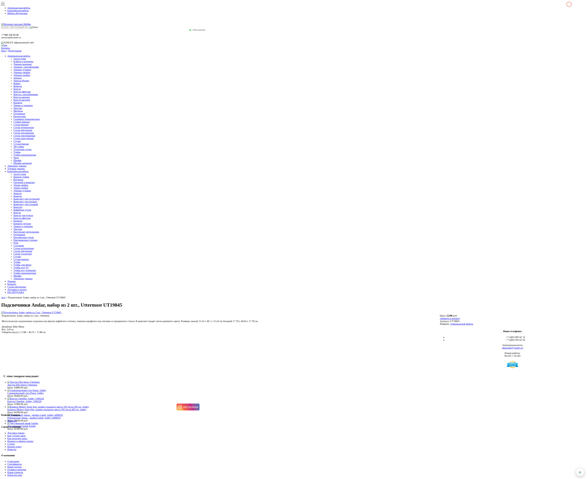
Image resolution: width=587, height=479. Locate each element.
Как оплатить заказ (17, 438)
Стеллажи (18, 245)
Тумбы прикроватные (24, 155)
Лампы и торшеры (23, 105)
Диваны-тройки (21, 75)
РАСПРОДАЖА (15, 292)
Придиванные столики (25, 240)
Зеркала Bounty (21, 80)
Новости (11, 449)
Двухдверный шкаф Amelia (21, 426)
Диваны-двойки (21, 72)
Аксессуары (19, 58)
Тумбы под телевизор (24, 270)
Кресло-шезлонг (21, 100)
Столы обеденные (22, 130)
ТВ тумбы (18, 146)
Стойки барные (21, 122)
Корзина (5, 48)
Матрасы (18, 111)
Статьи (11, 444)
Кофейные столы (22, 210)
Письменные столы (23, 237)
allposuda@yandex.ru (512, 348)
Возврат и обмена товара (20, 441)
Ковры (16, 83)
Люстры (17, 108)
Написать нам (14, 475)
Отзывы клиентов (16, 469)
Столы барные (21, 124)
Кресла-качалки (21, 97)
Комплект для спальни (25, 201)
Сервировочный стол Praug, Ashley (25, 393)
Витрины (18, 179)
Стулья (17, 141)
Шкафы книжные (22, 163)
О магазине (13, 461)
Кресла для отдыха (23, 215)
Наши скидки (14, 467)
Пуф (15, 243)
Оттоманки (19, 113)
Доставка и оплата (17, 289)
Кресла (17, 89)
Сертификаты (14, 464)
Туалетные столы (22, 149)
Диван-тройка (20, 188)
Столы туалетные (22, 254)
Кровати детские (22, 223)
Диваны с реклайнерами (26, 67)
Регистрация (14, 50)
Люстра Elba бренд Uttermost (22, 385)
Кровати (17, 102)
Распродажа (19, 116)
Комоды (17, 86)
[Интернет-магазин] (16, 24)
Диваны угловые (22, 69)
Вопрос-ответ (14, 446)
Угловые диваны (16, 168)
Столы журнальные (23, 127)
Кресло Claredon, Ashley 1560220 (24, 401)
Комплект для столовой (25, 204)
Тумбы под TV (21, 267)
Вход (3, 50)
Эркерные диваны (16, 166)
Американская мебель (18, 8)
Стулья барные (21, 144)
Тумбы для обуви (22, 265)
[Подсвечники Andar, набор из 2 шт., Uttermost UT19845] (31, 312)
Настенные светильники (26, 232)
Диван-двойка (20, 185)
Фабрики (12, 421)
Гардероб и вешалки (24, 182)
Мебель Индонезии (17, 13)
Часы (16, 157)
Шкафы (17, 160)
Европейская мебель (18, 10)
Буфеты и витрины (23, 61)
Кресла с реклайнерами (25, 94)
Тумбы (16, 152)
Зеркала (17, 78)
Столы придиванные (24, 135)
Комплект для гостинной (26, 199)
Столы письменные (23, 133)
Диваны (11, 281)
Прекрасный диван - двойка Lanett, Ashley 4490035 (34, 418)
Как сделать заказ (16, 435)
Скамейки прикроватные (26, 119)
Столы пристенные (23, 138)
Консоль (17, 207)
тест (3, 297)
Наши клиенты (15, 472)
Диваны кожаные (22, 64)
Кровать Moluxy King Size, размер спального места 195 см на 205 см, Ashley (47, 409)
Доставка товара (15, 433)
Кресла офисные (22, 91)
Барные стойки (21, 177)
